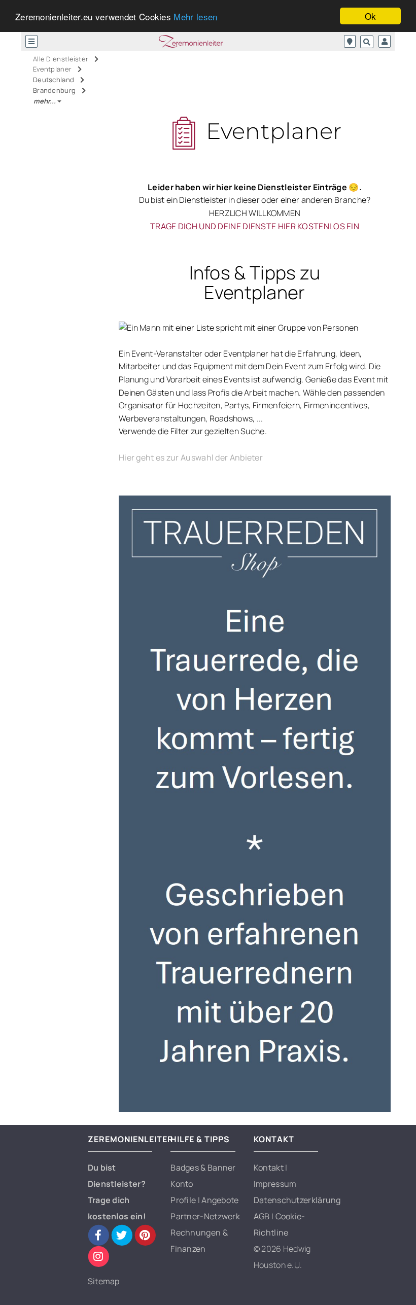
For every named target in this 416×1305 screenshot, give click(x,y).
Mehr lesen (195, 16)
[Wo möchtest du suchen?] (350, 41)
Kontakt (269, 1167)
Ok (370, 16)
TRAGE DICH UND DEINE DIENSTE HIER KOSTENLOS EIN (254, 226)
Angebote (219, 1200)
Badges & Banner (203, 1167)
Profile (183, 1200)
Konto (181, 1183)
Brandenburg (55, 90)
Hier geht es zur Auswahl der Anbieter (191, 457)
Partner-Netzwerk (205, 1216)
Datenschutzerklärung (297, 1200)
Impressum (275, 1183)
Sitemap (104, 1281)
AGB (262, 1216)
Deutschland (54, 79)
